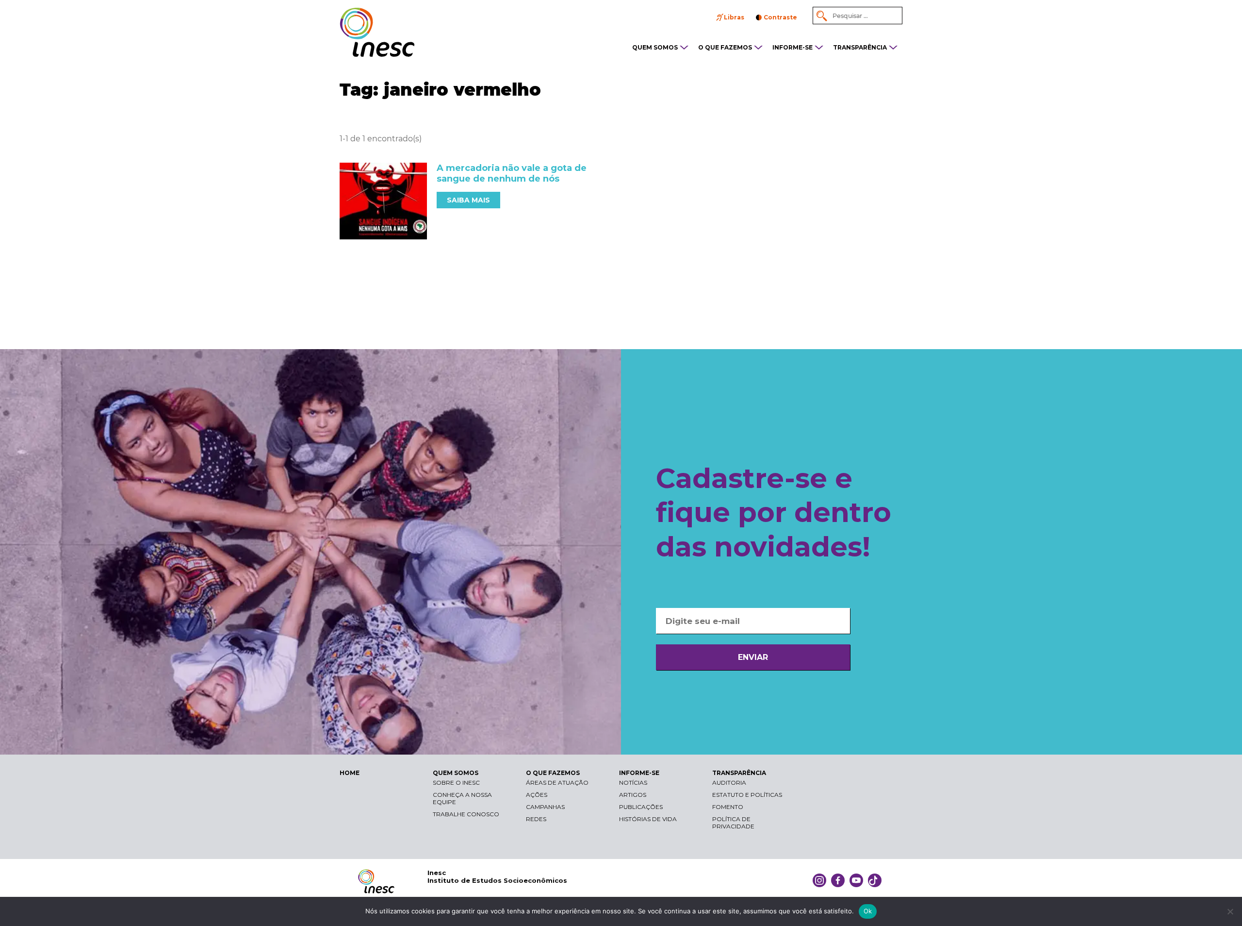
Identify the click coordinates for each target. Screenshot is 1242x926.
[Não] (1230, 911)
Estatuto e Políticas (747, 794)
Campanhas (545, 806)
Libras (734, 17)
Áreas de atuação (557, 782)
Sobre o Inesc (456, 782)
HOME (350, 772)
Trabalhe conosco (466, 814)
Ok (868, 911)
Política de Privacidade (733, 822)
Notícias (633, 782)
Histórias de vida (648, 819)
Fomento (727, 806)
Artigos (632, 794)
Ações (536, 794)
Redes (536, 819)
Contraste (780, 17)
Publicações (641, 806)
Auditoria (729, 782)
